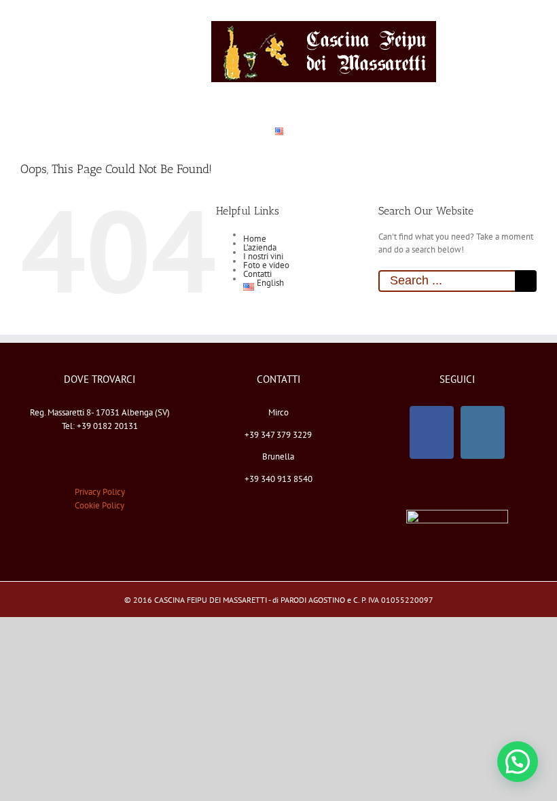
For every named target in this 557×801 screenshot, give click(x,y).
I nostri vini (263, 256)
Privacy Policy (100, 492)
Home (254, 238)
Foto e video (266, 265)
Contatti (257, 274)
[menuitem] (38, 51)
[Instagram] (483, 432)
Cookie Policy (99, 505)
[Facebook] (432, 432)
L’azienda (259, 247)
